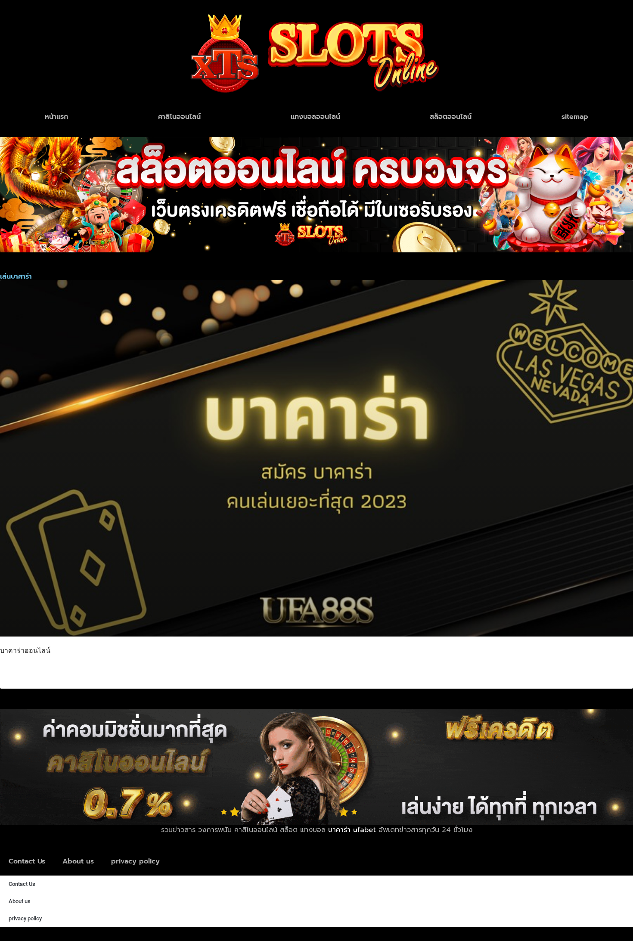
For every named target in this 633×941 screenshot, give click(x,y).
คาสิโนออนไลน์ (179, 117)
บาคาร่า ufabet (352, 830)
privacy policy (135, 861)
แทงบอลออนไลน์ (315, 117)
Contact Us (27, 861)
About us (78, 861)
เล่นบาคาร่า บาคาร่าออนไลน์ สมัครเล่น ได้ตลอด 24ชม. (116, 670)
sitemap (575, 117)
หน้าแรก (56, 117)
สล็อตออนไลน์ (451, 117)
